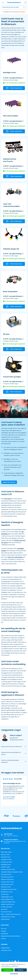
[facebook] (9, 961)
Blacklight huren (9, 72)
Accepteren (7, 970)
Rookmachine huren (7, 884)
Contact (3, 938)
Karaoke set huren (6, 862)
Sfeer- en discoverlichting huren (11, 914)
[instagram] (12, 961)
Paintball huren (5, 857)
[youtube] (15, 961)
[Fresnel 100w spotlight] (14, 364)
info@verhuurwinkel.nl (16, 740)
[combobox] (14, 7)
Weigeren (20, 970)
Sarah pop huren (6, 874)
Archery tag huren (6, 907)
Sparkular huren (6, 887)
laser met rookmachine (15, 557)
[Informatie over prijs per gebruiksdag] (22, 78)
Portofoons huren (6, 912)
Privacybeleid (14, 973)
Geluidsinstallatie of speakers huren (12, 872)
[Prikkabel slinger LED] (14, 236)
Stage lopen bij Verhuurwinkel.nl (10, 936)
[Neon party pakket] (14, 103)
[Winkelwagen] (25, 3)
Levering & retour (6, 950)
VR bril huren (5, 894)
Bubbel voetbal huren (7, 904)
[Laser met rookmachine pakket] (14, 191)
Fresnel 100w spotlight (12, 377)
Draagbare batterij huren (8, 889)
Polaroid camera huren (8, 869)
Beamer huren (5, 854)
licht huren (8, 499)
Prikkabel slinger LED (11, 249)
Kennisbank (4, 933)
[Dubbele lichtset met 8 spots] (14, 146)
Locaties (3, 931)
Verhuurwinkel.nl (14, 2)
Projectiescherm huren (8, 917)
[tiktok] (18, 961)
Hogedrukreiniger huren (8, 902)
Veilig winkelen (5, 948)
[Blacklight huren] (14, 60)
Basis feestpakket (10, 291)
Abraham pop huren (7, 877)
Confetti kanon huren (7, 882)
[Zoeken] (24, 7)
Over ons (3, 928)
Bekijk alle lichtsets (9, 482)
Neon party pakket (10, 116)
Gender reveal (5, 867)
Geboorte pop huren (7, 879)
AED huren (4, 909)
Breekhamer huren (7, 892)
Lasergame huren (6, 859)
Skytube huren (5, 919)
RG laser (6, 334)
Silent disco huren (6, 852)
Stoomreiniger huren (7, 899)
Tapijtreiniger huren (7, 897)
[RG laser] (14, 322)
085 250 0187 (14, 738)
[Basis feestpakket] (14, 279)
